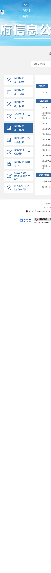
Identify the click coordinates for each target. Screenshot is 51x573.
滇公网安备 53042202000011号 (39, 211)
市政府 (42, 86)
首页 (25, 5)
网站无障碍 (25, 10)
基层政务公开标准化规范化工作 (20, 176)
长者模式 (25, 16)
